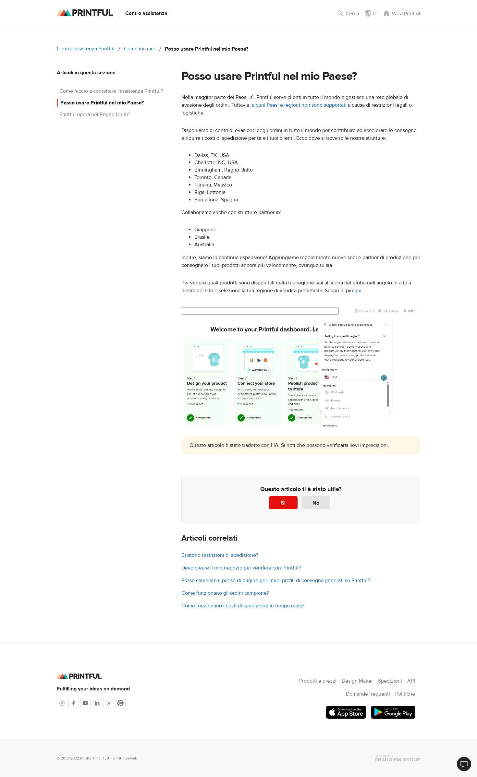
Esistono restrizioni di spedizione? (219, 555)
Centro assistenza (146, 13)
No (315, 503)
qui (357, 290)
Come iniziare (139, 48)
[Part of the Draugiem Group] (397, 758)
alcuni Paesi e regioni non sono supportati (299, 105)
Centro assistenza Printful (86, 48)
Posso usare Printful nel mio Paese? (102, 103)
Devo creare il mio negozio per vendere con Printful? (241, 568)
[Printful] (85, 12)
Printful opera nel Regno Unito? (94, 114)
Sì (283, 503)
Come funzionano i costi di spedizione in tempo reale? (242, 606)
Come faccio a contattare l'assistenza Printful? (111, 91)
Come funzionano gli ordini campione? (225, 593)
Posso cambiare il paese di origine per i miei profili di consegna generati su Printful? (275, 580)
